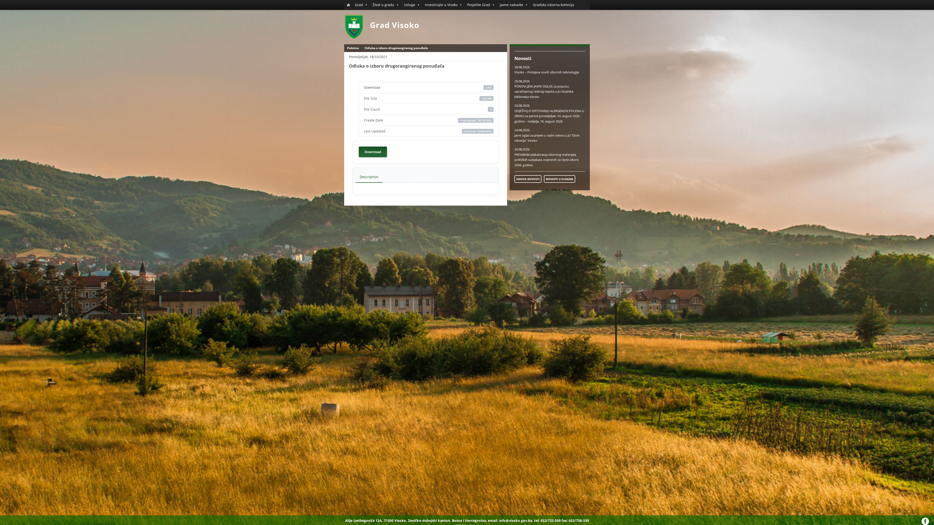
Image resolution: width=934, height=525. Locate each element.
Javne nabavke (511, 4)
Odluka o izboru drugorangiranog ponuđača (396, 48)
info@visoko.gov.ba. (516, 520)
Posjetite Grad (478, 4)
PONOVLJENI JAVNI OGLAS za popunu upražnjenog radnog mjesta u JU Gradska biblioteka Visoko (543, 91)
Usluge (409, 4)
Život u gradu (383, 4)
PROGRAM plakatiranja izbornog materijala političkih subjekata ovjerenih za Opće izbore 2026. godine (546, 159)
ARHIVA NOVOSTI (527, 179)
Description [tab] (369, 177)
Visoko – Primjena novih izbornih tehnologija (546, 72)
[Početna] (348, 5)
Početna (353, 48)
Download (373, 152)
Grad (359, 4)
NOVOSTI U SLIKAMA (559, 179)
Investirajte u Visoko (441, 4)
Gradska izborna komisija (553, 4)
